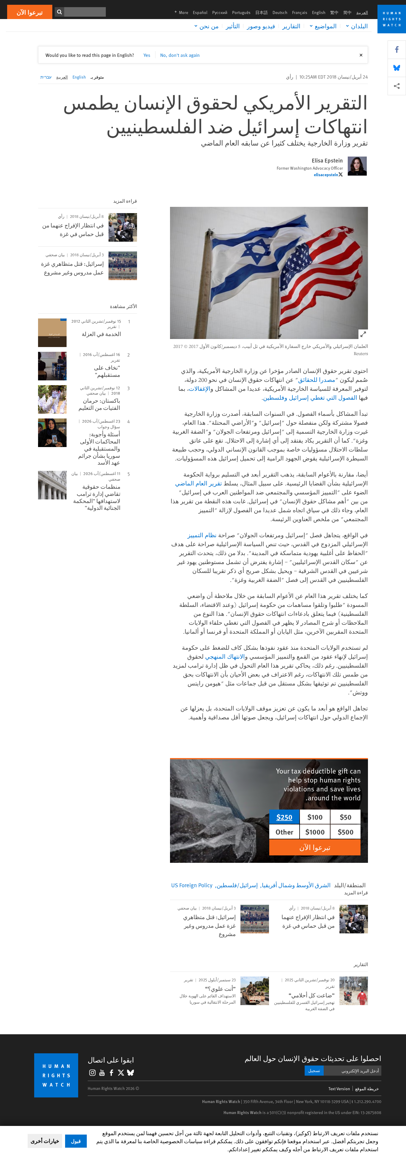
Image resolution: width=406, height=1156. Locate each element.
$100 (315, 817)
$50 (346, 817)
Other (284, 832)
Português (241, 12)
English (318, 12)
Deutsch (280, 12)
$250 (284, 817)
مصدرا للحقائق (316, 379)
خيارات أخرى (45, 1141)
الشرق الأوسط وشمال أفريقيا (296, 885)
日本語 (261, 12)
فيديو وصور (261, 26)
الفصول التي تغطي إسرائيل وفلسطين (310, 397)
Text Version (339, 1088)
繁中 (334, 12)
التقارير (291, 26)
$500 (346, 832)
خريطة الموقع (367, 1088)
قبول (76, 1141)
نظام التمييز (202, 535)
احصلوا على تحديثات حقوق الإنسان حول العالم (313, 1058)
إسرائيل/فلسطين (237, 885)
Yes (147, 54)
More (179, 12)
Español (200, 12)
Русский (219, 12)
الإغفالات (199, 388)
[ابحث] (59, 12)
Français (299, 12)
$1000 (315, 832)
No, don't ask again (180, 54)
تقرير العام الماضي (198, 483)
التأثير (233, 26)
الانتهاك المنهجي (225, 656)
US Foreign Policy (192, 885)
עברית (45, 77)
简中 (347, 12)
